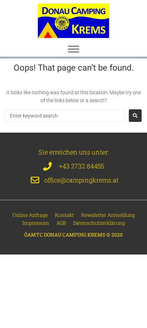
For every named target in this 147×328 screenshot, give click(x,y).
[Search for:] (65, 116)
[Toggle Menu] (73, 49)
